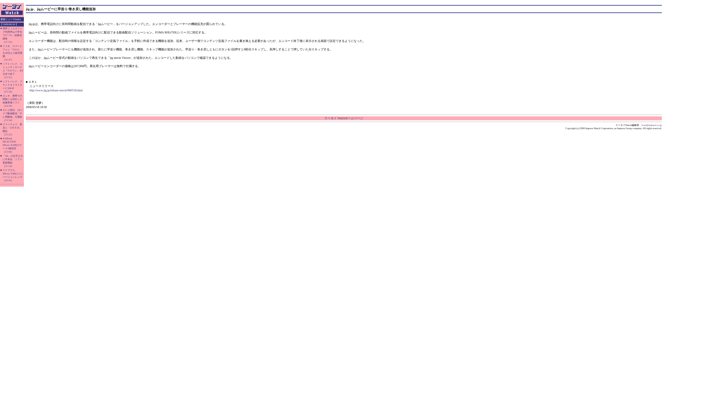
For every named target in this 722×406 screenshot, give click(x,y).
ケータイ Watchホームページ (344, 118)
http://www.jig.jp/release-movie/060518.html (56, 90)
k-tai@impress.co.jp (652, 125)
